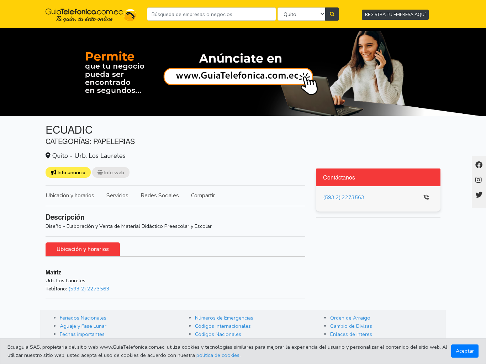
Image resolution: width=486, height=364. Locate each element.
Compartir (203, 195)
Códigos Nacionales (218, 334)
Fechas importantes (82, 334)
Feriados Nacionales (83, 317)
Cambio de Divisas (351, 326)
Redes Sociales (160, 195)
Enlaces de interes (351, 334)
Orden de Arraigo (350, 317)
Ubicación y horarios (70, 195)
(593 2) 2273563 (89, 288)
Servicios (117, 195)
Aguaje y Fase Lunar (83, 326)
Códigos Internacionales (223, 326)
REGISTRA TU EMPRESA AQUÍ (395, 14)
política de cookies (217, 355)
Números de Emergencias (224, 317)
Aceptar (465, 350)
